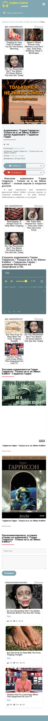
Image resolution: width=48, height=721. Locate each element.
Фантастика (19, 148)
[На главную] (15, 4)
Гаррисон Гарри (17, 156)
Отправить (9, 573)
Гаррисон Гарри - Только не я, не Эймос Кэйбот (24, 445)
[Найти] (4, 13)
